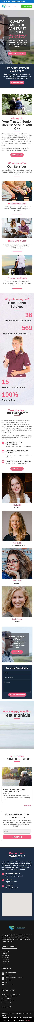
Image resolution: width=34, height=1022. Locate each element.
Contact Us (17, 155)
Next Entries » (28, 805)
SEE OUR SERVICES (17, 54)
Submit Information (17, 694)
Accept (21, 1020)
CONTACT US (17, 469)
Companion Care (18, 204)
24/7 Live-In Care (18, 241)
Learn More (17, 652)
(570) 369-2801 (28, 6)
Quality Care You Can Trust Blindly (17, 27)
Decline (27, 1020)
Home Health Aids (18, 278)
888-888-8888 (18, 82)
